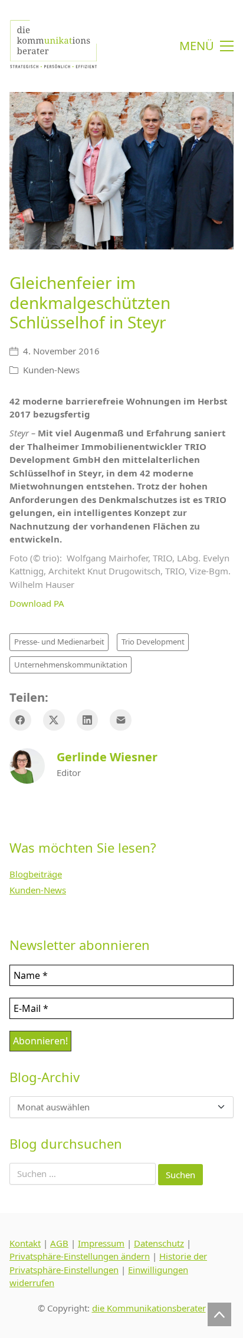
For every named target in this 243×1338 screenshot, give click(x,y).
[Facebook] (20, 720)
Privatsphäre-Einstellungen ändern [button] (79, 1256)
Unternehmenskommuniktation (70, 664)
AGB (59, 1243)
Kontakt (25, 1243)
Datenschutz (159, 1243)
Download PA (36, 603)
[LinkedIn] (87, 720)
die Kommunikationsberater (149, 1308)
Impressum (101, 1243)
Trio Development (153, 641)
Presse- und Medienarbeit (59, 641)
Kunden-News (51, 370)
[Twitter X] (54, 720)
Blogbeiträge (35, 874)
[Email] (121, 720)
